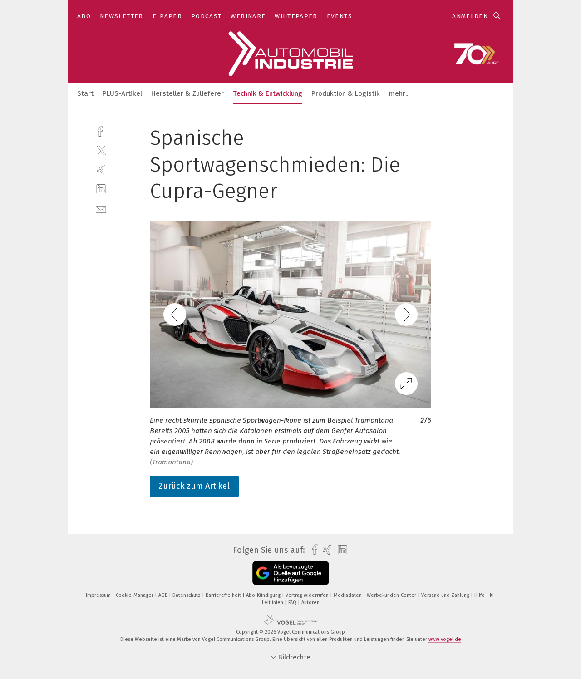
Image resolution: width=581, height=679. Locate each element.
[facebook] (101, 130)
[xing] (101, 169)
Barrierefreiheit (224, 595)
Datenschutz (187, 595)
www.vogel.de (444, 639)
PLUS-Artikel (122, 93)
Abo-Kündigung (264, 595)
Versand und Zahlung (446, 595)
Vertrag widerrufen (308, 595)
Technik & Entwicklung (267, 93)
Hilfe (480, 595)
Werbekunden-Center (392, 595)
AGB (163, 595)
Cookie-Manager (135, 595)
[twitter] (101, 150)
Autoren (310, 602)
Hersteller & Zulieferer (187, 93)
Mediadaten (348, 595)
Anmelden (470, 16)
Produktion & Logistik (345, 93)
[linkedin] (101, 189)
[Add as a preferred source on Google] (290, 573)
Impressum (99, 595)
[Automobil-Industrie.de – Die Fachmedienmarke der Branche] (85, 93)
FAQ (293, 602)
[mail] (101, 208)
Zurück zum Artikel (194, 486)
